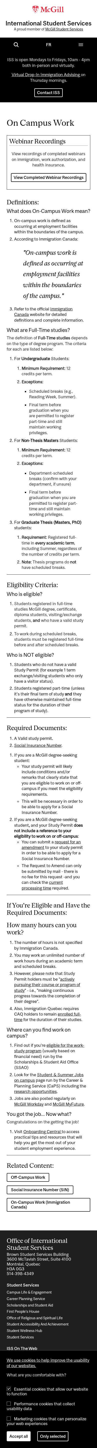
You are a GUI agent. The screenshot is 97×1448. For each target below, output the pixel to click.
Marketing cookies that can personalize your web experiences (46, 1421)
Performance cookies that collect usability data (41, 1406)
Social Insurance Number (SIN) (40, 1189)
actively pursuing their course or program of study (47, 985)
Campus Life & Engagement (29, 1292)
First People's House (23, 1311)
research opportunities (35, 1091)
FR (48, 44)
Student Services (20, 1337)
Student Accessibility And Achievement (38, 1324)
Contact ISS (48, 92)
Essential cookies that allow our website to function (47, 1391)
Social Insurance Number (37, 745)
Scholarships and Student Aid (30, 1305)
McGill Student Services (64, 29)
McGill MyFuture (68, 1104)
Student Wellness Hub (24, 1330)
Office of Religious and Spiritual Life (35, 1318)
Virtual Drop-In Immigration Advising (46, 74)
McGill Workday (29, 1104)
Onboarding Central (42, 1131)
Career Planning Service (26, 1299)
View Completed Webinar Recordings (49, 177)
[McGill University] (48, 8)
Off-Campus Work (28, 1177)
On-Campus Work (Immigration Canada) (40, 1204)
